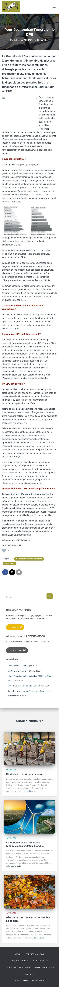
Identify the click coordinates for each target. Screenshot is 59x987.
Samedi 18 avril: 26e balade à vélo (23, 686)
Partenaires (29, 974)
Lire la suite (31, 791)
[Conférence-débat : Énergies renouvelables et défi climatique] (29, 817)
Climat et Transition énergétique (29, 559)
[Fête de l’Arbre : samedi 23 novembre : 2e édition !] (29, 891)
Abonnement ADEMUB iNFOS (17, 968)
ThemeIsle (39, 980)
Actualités (11, 770)
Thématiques (10, 563)
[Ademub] (12, 6)
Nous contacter (40, 961)
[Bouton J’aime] (4, 551)
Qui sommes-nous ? (19, 961)
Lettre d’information (44, 968)
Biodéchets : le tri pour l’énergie (25, 774)
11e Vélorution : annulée (18, 671)
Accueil (18, 954)
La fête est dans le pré (17, 666)
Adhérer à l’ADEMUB (35, 954)
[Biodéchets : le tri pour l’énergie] (29, 748)
